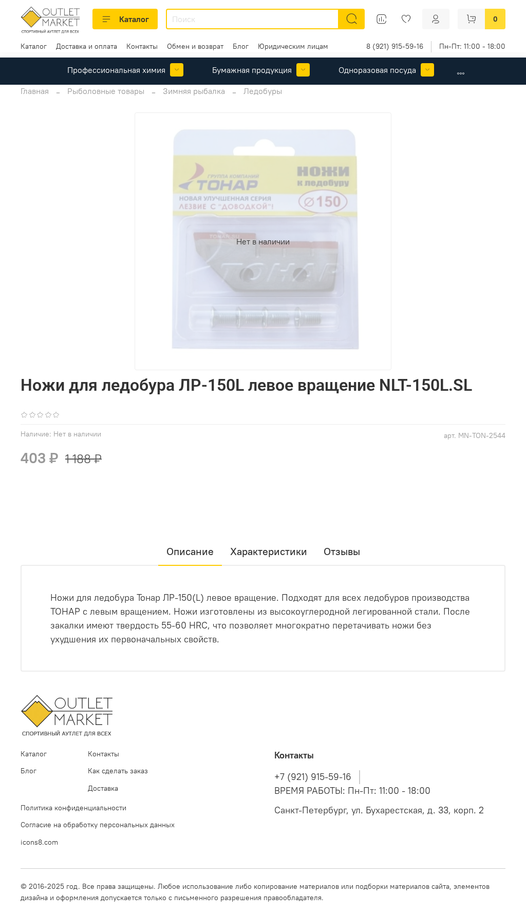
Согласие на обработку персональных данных (98, 824)
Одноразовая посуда (377, 70)
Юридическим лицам (293, 46)
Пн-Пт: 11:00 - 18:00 (472, 46)
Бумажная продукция (252, 70)
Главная (35, 91)
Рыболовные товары (105, 91)
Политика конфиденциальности (73, 807)
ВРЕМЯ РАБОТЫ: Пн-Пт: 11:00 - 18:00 (352, 790)
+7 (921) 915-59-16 (312, 777)
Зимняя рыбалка (194, 91)
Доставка (103, 788)
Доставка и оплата (86, 46)
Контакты (142, 46)
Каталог (134, 19)
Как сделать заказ (118, 770)
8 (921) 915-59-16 (394, 46)
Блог (241, 46)
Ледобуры (262, 91)
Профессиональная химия (116, 70)
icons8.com (39, 842)
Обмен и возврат (195, 46)
